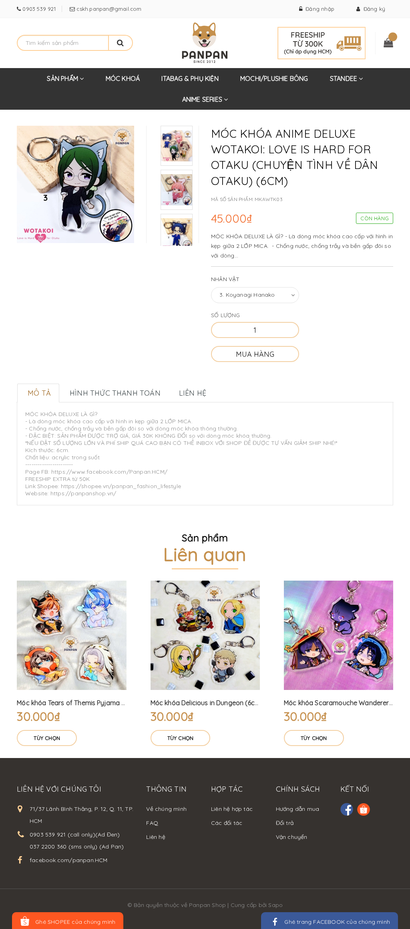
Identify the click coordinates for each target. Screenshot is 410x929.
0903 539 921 (38, 9)
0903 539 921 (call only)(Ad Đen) (75, 834)
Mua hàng (255, 354)
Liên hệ (155, 837)
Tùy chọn (47, 738)
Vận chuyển (292, 837)
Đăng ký (372, 9)
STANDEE (344, 78)
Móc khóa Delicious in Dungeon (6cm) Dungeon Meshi (230, 703)
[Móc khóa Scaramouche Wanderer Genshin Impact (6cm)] (338, 635)
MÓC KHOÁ (123, 78)
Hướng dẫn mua (298, 808)
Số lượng (225, 315)
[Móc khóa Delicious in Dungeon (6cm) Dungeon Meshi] (205, 635)
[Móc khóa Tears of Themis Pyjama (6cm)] (71, 635)
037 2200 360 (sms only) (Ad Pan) (77, 846)
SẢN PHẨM (63, 78)
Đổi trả (284, 822)
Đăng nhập (318, 9)
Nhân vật (225, 279)
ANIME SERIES (203, 99)
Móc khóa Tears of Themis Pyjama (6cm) (78, 703)
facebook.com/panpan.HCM (69, 860)
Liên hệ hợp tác (232, 808)
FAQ (152, 822)
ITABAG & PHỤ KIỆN (189, 78)
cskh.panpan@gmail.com (108, 9)
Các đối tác (226, 822)
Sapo (275, 905)
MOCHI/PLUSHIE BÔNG (274, 78)
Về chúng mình (166, 808)
